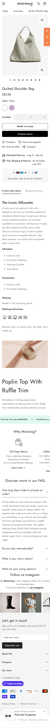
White (5, 108)
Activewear (18, 10)
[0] (45, 3)
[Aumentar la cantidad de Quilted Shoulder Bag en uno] (45, 117)
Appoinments (8, 708)
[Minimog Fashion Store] (25, 3)
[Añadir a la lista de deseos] (42, 20)
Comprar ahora (25, 134)
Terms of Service (28, 703)
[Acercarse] (42, 70)
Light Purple (12, 108)
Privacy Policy (8, 703)
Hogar (5, 10)
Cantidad (6, 117)
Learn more (17, 467)
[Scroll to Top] (45, 713)
